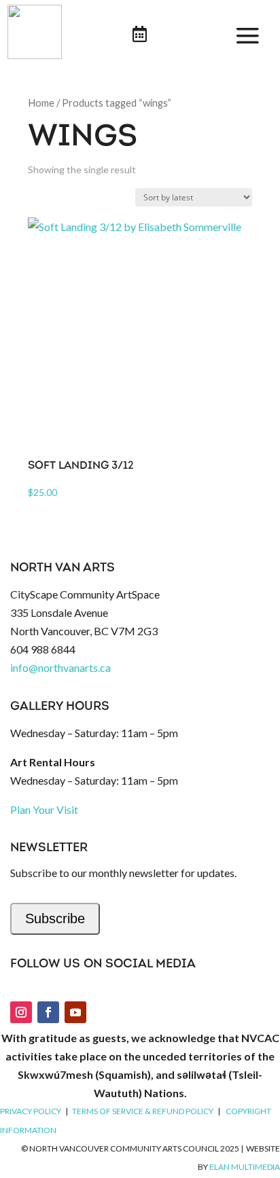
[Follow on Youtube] (75, 1012)
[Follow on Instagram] (21, 1012)
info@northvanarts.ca (60, 667)
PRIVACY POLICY (30, 1111)
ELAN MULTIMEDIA (244, 1167)
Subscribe (55, 918)
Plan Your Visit (44, 809)
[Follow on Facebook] (48, 1012)
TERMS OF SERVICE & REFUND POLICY (142, 1111)
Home (41, 102)
